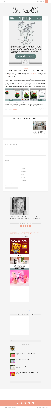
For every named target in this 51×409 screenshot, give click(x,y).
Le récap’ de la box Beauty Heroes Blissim (23, 366)
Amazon (18, 233)
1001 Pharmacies (24, 232)
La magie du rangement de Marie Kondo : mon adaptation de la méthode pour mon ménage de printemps (39, 133)
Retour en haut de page (42, 407)
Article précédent (9, 113)
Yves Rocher (19, 232)
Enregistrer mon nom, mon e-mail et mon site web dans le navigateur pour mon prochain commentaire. (23, 174)
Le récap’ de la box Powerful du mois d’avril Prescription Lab (27, 372)
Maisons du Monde (23, 233)
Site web (6, 165)
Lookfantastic (30, 232)
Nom (6, 157)
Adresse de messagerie (7, 161)
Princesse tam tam (13, 233)
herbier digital (33, 73)
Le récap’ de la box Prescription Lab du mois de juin (25, 353)
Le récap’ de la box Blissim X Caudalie (23, 359)
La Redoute (35, 232)
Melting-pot (25, 68)
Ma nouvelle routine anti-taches (22, 347)
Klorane (11, 74)
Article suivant (42, 113)
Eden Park (29, 233)
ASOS (38, 232)
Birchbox (11, 232)
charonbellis (15, 109)
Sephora (15, 232)
